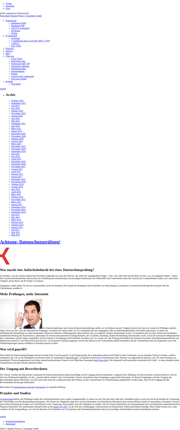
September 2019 (18, 151)
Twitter (9, 3)
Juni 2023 (15, 108)
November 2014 (18, 209)
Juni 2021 (15, 126)
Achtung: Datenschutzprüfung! (30, 241)
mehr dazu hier (101, 360)
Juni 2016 (15, 189)
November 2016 (18, 182)
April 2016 (16, 192)
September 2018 (18, 164)
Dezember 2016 (18, 179)
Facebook (10, 6)
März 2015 (16, 202)
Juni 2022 (15, 118)
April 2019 (16, 159)
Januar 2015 (16, 204)
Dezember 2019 (18, 146)
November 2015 (18, 199)
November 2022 (18, 113)
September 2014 (18, 212)
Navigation (5, 16)
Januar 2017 (16, 177)
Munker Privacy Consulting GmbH (26, 16)
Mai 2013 (15, 235)
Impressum (10, 424)
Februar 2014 (17, 222)
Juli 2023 (15, 106)
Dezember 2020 (18, 133)
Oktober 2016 (17, 184)
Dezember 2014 (18, 207)
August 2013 (17, 227)
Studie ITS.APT (60, 407)
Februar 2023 (17, 111)
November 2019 (18, 149)
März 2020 (16, 144)
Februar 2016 (17, 197)
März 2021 (16, 128)
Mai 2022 (15, 121)
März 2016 (16, 194)
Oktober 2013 (17, 225)
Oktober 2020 (17, 139)
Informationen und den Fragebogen (29, 387)
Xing (8, 8)
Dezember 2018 (18, 161)
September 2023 (18, 103)
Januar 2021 (16, 131)
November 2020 (18, 136)
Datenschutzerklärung (15, 421)
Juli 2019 (15, 154)
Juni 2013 (15, 232)
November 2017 (18, 166)
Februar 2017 (17, 174)
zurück (3, 89)
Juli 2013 (15, 230)
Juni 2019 (15, 156)
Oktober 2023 (17, 101)
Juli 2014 (15, 215)
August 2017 (17, 169)
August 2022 (17, 116)
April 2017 (16, 171)
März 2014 (16, 220)
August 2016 (17, 187)
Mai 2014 (15, 217)
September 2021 (18, 123)
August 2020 (17, 141)
